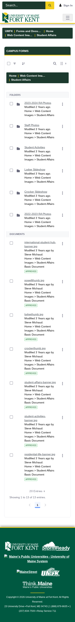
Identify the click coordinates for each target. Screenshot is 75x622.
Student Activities (34, 147)
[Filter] (14, 63)
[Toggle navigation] (68, 17)
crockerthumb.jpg (35, 348)
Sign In (68, 5)
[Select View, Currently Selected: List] (63, 63)
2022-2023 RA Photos (37, 213)
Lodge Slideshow (34, 169)
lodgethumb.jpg (33, 314)
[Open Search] (55, 63)
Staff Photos (31, 125)
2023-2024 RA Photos (37, 102)
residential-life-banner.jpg (39, 454)
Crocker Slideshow (35, 191)
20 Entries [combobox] (35, 491)
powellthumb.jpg (34, 280)
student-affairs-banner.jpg (40, 382)
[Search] (50, 5)
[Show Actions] (62, 104)
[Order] (23, 63)
